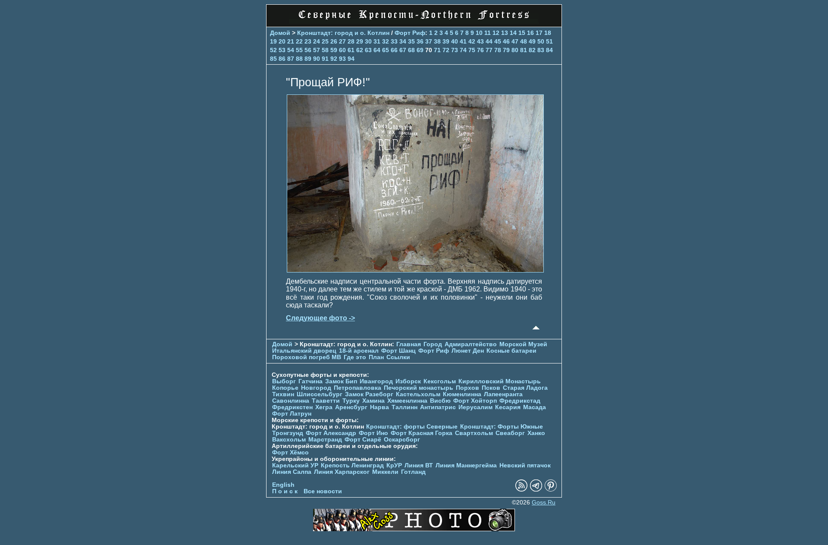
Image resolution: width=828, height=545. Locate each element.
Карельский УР (295, 465)
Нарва (379, 407)
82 (532, 50)
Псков (491, 388)
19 (273, 41)
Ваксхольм (289, 439)
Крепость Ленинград (352, 465)
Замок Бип (341, 381)
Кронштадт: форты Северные (412, 426)
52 (273, 50)
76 (480, 50)
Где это (355, 357)
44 (489, 41)
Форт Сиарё (363, 439)
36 (420, 41)
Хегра (323, 407)
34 (402, 41)
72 (445, 50)
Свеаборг (510, 433)
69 (420, 50)
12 (495, 32)
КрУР (394, 465)
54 (290, 50)
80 (514, 50)
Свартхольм (474, 433)
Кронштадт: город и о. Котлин (343, 32)
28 (351, 41)
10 (479, 32)
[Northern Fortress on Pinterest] (551, 489)
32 (385, 41)
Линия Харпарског (342, 472)
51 (549, 41)
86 (282, 58)
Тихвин (283, 394)
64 (376, 50)
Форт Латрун (291, 413)
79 (506, 50)
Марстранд (325, 439)
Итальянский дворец (304, 351)
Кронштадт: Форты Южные (501, 426)
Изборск (408, 381)
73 (454, 50)
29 (359, 41)
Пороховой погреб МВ (306, 357)
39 (445, 41)
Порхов (467, 388)
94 (351, 58)
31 (376, 41)
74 (463, 50)
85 (273, 58)
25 (325, 41)
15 (521, 32)
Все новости (323, 491)
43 (480, 41)
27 (342, 41)
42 (471, 41)
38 (437, 41)
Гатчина (310, 381)
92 (333, 58)
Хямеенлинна (407, 401)
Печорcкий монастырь (418, 388)
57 (316, 50)
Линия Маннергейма (466, 465)
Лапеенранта (503, 394)
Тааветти (326, 401)
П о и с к (285, 491)
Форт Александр (331, 433)
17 (539, 32)
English (283, 485)
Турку (351, 401)
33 (394, 41)
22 (299, 41)
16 (530, 32)
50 (540, 41)
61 (351, 50)
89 (307, 58)
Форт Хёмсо (290, 452)
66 (394, 50)
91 (325, 58)
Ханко (536, 433)
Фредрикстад (519, 401)
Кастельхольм (418, 394)
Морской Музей (523, 344)
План (376, 357)
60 (342, 50)
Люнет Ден (468, 351)
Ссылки (398, 357)
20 (282, 41)
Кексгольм (439, 381)
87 (290, 58)
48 (523, 41)
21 (290, 41)
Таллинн (404, 407)
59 (333, 50)
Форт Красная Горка (421, 433)
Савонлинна (290, 401)
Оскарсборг (402, 439)
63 (368, 50)
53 (282, 50)
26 (333, 41)
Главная (408, 344)
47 (514, 41)
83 (540, 50)
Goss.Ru (543, 502)
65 (385, 50)
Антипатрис (438, 407)
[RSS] (521, 489)
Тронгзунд (287, 433)
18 (547, 32)
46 (506, 41)
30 (368, 41)
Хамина (373, 401)
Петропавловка (357, 388)
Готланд (413, 472)
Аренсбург (351, 407)
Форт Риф (410, 32)
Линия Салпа (291, 472)
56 (307, 50)
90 (316, 58)
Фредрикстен (292, 407)
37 (428, 41)
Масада (534, 407)
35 (411, 41)
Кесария (508, 407)
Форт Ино (373, 433)
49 (532, 41)
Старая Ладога (525, 388)
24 (316, 41)
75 (471, 50)
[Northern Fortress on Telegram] (536, 489)
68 (411, 50)
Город (432, 344)
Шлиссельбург (319, 394)
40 (454, 41)
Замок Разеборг (369, 394)
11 (487, 32)
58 (325, 50)
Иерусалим (475, 407)
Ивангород (376, 381)
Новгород (316, 388)
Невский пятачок (525, 465)
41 (463, 41)
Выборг (284, 381)
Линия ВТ (419, 465)
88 (299, 58)
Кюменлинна (462, 394)
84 (549, 50)
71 (437, 50)
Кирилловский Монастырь (499, 381)
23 (307, 41)
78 (497, 50)
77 (489, 50)
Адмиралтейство (471, 344)
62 (359, 50)
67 (402, 50)
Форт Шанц (398, 351)
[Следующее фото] (415, 270)
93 (342, 58)
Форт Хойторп (475, 401)
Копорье (285, 388)
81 (523, 50)
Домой (280, 32)
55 (299, 50)
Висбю (440, 401)
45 (497, 41)
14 (513, 32)
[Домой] (414, 21)
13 (504, 32)
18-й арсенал (359, 351)
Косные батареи (511, 351)
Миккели (385, 472)
